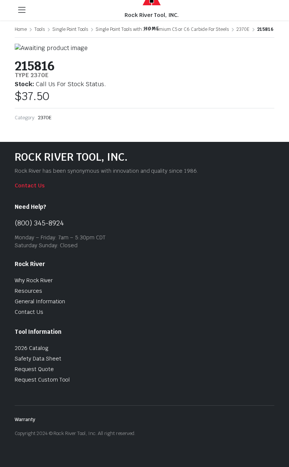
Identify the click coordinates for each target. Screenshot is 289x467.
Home (21, 29)
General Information (40, 301)
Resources (28, 291)
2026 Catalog (32, 348)
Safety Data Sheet (38, 358)
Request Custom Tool (42, 379)
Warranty (25, 419)
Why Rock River (34, 280)
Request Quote (34, 369)
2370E (45, 117)
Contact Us (30, 185)
